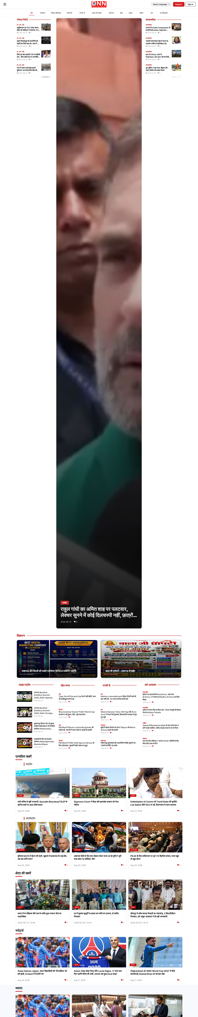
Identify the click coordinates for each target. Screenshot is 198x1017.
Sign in (190, 4)
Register (178, 4)
